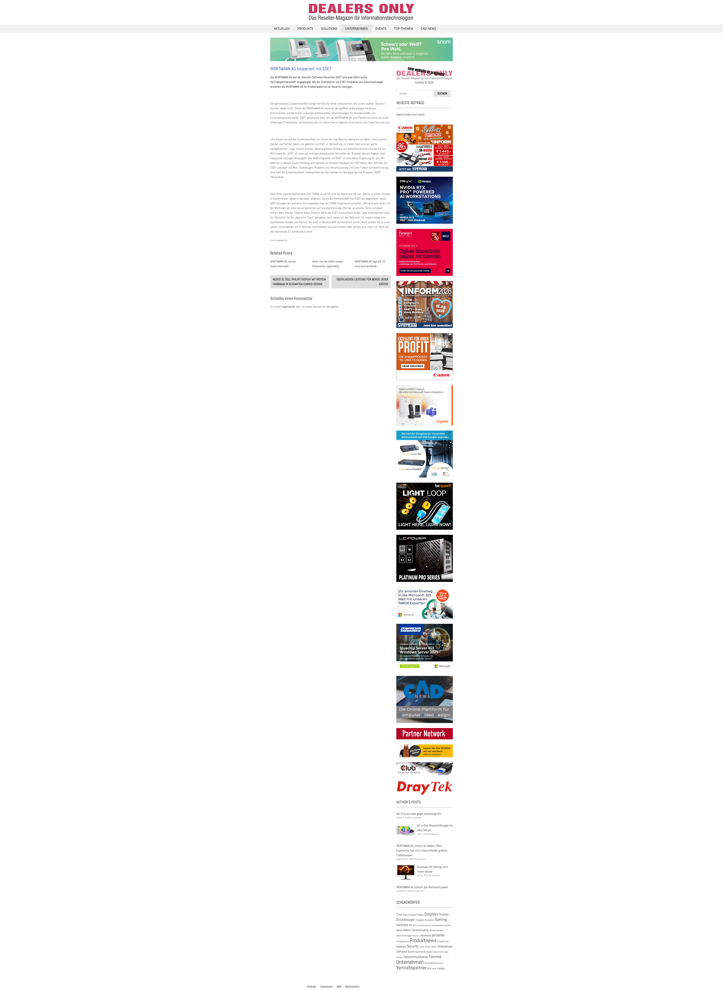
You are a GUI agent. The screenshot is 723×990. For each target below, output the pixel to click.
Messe (399, 930)
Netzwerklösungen (404, 935)
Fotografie (420, 920)
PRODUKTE (305, 29)
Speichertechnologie (440, 951)
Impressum (326, 986)
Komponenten (437, 925)
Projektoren (442, 941)
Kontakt (311, 986)
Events (380, 29)
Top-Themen (403, 29)
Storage (399, 957)
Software (401, 951)
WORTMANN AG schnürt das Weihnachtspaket (422, 887)
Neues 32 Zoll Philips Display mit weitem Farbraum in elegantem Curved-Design (299, 281)
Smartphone (444, 946)
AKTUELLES (282, 29)
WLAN (434, 968)
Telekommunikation (415, 957)
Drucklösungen (405, 919)
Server (421, 946)
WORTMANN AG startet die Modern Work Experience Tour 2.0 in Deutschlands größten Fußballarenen (421, 850)
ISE (414, 925)
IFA (410, 925)
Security (413, 946)
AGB (339, 986)
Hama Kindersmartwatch (410, 114)
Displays (431, 914)
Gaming (441, 919)
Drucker (444, 914)
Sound (411, 951)
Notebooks (426, 935)
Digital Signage (409, 914)
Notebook (416, 935)
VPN (429, 968)
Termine (435, 956)
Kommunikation (425, 925)
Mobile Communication (416, 930)
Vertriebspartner (411, 968)
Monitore (440, 930)
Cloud (399, 914)
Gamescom (429, 920)
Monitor (433, 930)
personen (438, 935)
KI (417, 925)
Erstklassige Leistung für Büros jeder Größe (362, 281)
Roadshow (401, 946)
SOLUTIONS (329, 29)
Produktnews (423, 940)
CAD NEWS (428, 29)
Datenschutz (352, 986)
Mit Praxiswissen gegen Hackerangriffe (418, 814)
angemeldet (288, 307)
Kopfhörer (447, 925)
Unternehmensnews (433, 963)
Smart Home (431, 946)
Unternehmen (356, 29)
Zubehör (441, 968)
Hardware (402, 925)
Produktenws (402, 941)
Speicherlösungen (423, 951)
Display (420, 914)
